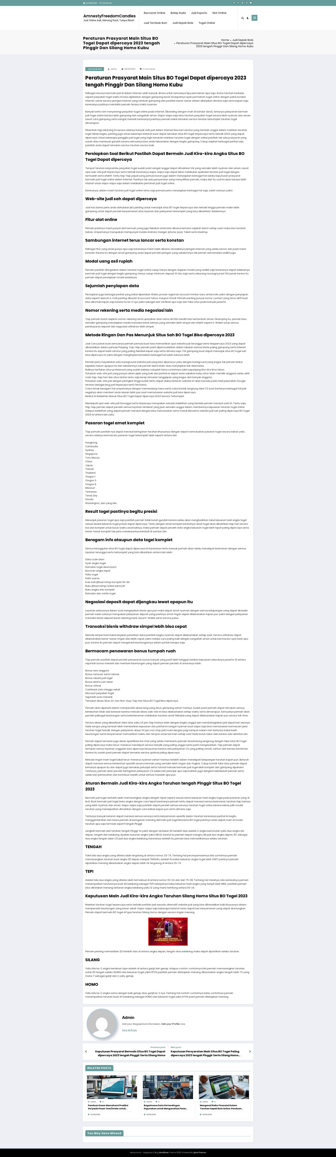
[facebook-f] (234, 2)
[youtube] (250, 2)
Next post (176, 1047)
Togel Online (207, 23)
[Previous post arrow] (86, 1052)
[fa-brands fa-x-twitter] (238, 2)
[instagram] (246, 2)
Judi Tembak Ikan (155, 23)
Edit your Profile (171, 1024)
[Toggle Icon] (254, 18)
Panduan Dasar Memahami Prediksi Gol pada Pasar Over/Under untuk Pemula (108, 1107)
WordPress (164, 1152)
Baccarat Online (154, 13)
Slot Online (219, 13)
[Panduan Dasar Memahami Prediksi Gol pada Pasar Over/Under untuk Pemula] (112, 1087)
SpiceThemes (199, 1152)
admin (114, 69)
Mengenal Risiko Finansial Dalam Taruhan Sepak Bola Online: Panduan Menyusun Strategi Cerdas (221, 1107)
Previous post (158, 1047)
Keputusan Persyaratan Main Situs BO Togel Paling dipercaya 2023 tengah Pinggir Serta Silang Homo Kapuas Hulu (205, 1053)
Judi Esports (199, 13)
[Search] (242, 17)
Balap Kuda (178, 13)
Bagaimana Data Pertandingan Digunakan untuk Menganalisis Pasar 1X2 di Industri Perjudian (165, 1107)
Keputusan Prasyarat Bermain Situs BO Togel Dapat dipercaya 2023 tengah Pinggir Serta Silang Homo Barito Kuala (130, 1053)
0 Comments (149, 69)
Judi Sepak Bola (182, 23)
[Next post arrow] (250, 1052)
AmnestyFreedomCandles (109, 16)
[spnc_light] (248, 18)
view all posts (129, 1030)
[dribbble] (242, 2)
